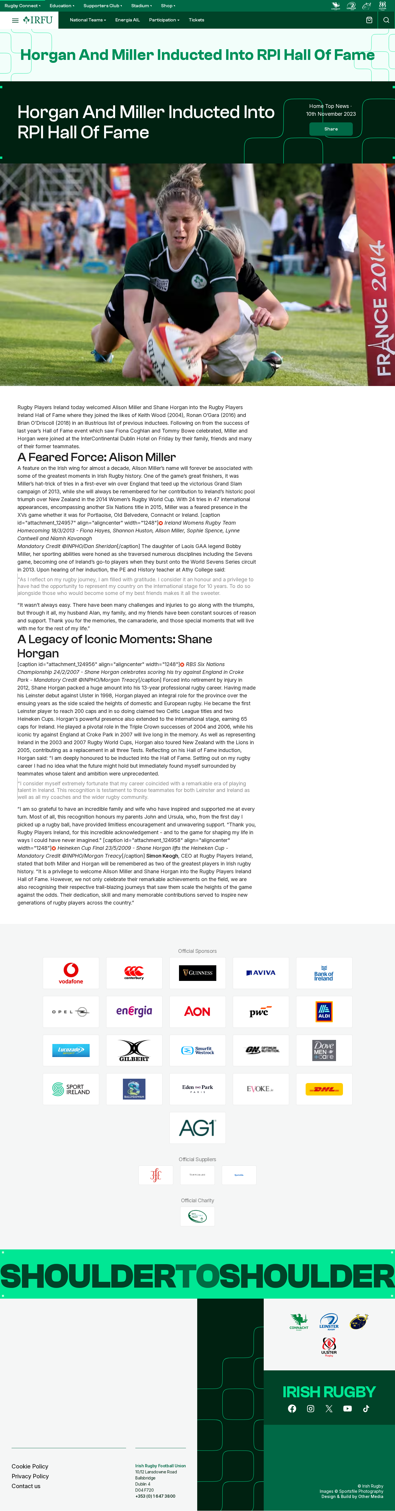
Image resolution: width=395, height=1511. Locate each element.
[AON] (197, 1011)
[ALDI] (324, 1011)
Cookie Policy (30, 1466)
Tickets (196, 20)
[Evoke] (261, 1089)
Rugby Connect (21, 5)
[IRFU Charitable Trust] (197, 1216)
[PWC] (261, 1011)
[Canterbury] (134, 973)
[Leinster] (351, 6)
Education (60, 5)
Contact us (26, 1486)
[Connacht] (336, 6)
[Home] (38, 20)
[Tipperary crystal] (197, 1175)
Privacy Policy (30, 1476)
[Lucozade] (71, 1050)
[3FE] (155, 1175)
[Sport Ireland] (71, 1089)
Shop (166, 5)
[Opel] (71, 1011)
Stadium (140, 5)
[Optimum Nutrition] (261, 1050)
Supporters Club (101, 5)
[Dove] (324, 1050)
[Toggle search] (386, 20)
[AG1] (197, 1127)
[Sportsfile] (239, 1175)
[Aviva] (261, 973)
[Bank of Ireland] (324, 973)
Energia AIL (127, 20)
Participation (162, 20)
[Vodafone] (71, 973)
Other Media (370, 1496)
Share (331, 129)
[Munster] (367, 6)
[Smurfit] (197, 1050)
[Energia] (134, 1011)
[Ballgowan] (134, 1089)
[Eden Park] (197, 1089)
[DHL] (324, 1089)
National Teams (86, 20)
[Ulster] (382, 6)
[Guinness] (197, 973)
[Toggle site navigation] (11, 20)
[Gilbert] (134, 1050)
